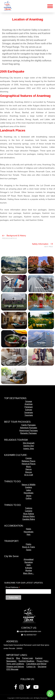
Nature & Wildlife (28, 485)
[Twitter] (28, 688)
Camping (28, 511)
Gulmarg (28, 410)
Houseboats (28, 493)
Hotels (28, 529)
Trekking (28, 508)
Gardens (28, 487)
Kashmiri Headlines (26, 661)
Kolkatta (28, 568)
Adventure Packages (28, 428)
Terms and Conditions (15, 664)
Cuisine (29, 458)
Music (28, 466)
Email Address (13, 587)
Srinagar (28, 401)
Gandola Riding (28, 519)
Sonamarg (28, 412)
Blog (18, 658)
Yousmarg (29, 415)
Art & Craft (28, 475)
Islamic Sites (28, 448)
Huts (28, 534)
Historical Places (29, 464)
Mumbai (28, 570)
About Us (10, 658)
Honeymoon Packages (28, 430)
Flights (28, 544)
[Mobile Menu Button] (50, 7)
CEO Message (12, 669)
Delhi (29, 565)
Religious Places (28, 461)
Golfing (28, 498)
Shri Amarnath (28, 443)
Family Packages (28, 425)
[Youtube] (35, 688)
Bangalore (29, 562)
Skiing (28, 496)
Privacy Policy (43, 661)
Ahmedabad (28, 559)
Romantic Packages (28, 433)
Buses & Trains (28, 547)
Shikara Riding (29, 516)
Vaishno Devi (28, 446)
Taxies (28, 550)
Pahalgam (29, 407)
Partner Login (27, 658)
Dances (29, 469)
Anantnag (28, 404)
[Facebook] (15, 688)
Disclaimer (42, 667)
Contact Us (31, 667)
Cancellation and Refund (36, 664)
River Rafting (28, 514)
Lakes (28, 490)
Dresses (28, 472)
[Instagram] (21, 688)
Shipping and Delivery (15, 667)
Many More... (28, 573)
